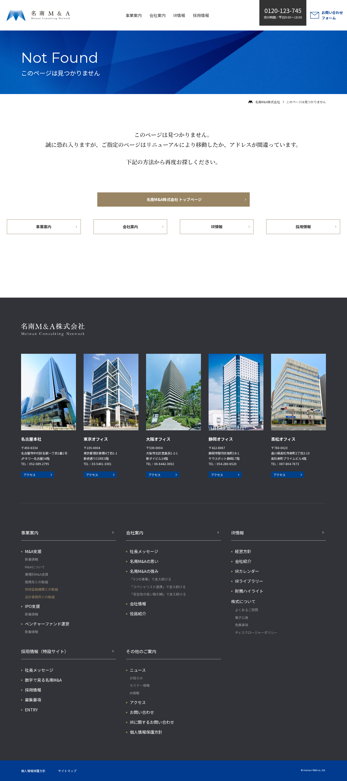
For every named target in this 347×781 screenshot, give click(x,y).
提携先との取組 (36, 581)
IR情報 (179, 15)
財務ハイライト (249, 591)
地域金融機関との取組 (41, 589)
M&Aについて (35, 566)
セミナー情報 (140, 685)
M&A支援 (33, 551)
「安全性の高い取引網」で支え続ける (158, 594)
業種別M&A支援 (36, 574)
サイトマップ (67, 771)
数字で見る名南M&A (43, 680)
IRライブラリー (249, 581)
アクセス (30, 474)
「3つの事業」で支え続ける (150, 579)
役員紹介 (138, 613)
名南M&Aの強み (144, 571)
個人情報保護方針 (146, 732)
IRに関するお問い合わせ (152, 722)
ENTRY (31, 710)
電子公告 (241, 617)
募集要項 (33, 700)
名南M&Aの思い (144, 561)
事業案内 (133, 15)
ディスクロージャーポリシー (256, 632)
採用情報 (201, 15)
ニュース (138, 670)
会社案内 (157, 15)
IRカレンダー (247, 571)
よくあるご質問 (246, 609)
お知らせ (136, 678)
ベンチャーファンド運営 (47, 624)
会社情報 (138, 604)
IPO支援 (32, 606)
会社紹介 (243, 561)
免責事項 (241, 624)
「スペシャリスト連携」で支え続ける (158, 586)
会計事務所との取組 (40, 596)
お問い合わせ (142, 712)
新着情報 (31, 559)
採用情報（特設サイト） (45, 651)
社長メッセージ (144, 551)
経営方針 (243, 551)
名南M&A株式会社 (267, 102)
